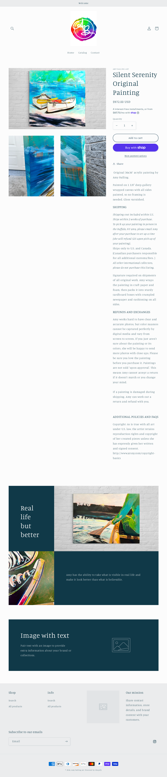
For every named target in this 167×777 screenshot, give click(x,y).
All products (15, 706)
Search (12, 700)
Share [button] (120, 163)
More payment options (136, 155)
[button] (12, 28)
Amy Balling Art (77, 770)
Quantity (117, 119)
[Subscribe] (66, 741)
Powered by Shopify (93, 770)
